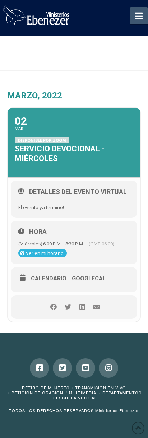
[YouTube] (85, 368)
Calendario (48, 278)
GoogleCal (89, 278)
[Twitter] (62, 368)
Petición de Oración (37, 392)
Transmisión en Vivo (100, 387)
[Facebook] (39, 368)
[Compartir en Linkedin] (82, 307)
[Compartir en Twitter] (67, 307)
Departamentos (122, 392)
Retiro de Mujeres (45, 387)
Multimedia (82, 392)
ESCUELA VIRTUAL (76, 398)
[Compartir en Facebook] (53, 307)
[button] (139, 15)
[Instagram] (108, 368)
